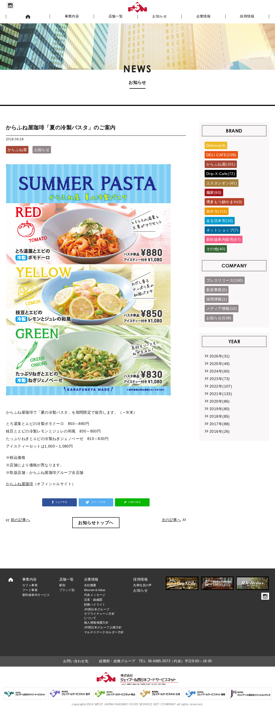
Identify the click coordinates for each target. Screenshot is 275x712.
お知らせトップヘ (95, 522)
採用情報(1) (216, 299)
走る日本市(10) (219, 221)
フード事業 (30, 590)
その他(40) (215, 249)
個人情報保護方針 (96, 622)
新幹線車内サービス (36, 594)
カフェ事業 (30, 585)
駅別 (62, 585)
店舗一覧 (115, 16)
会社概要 (90, 585)
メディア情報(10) (221, 308)
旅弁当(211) (216, 211)
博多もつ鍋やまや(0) (224, 202)
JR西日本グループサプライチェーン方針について (99, 614)
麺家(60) (214, 192)
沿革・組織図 (93, 599)
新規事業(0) (216, 290)
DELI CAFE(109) (221, 155)
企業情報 (203, 16)
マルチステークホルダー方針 (104, 632)
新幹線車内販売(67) (223, 239)
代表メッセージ (95, 594)
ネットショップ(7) (222, 230)
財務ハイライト (95, 604)
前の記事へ (20, 520)
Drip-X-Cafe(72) (220, 173)
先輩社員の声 (142, 585)
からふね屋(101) (220, 164)
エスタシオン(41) (221, 183)
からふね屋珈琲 (19, 484)
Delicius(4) (216, 145)
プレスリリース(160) (224, 280)
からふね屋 (17, 150)
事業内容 (72, 16)
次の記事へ (171, 520)
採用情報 (247, 16)
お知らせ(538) (218, 318)
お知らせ (159, 16)
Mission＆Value (94, 590)
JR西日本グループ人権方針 (103, 627)
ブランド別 (67, 590)
